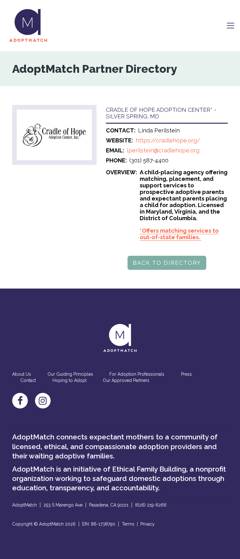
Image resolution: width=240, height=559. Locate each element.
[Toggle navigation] (230, 25)
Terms (128, 524)
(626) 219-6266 (151, 504)
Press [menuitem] (186, 374)
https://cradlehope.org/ (168, 140)
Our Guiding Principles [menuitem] (70, 374)
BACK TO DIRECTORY (167, 263)
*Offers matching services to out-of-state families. (179, 233)
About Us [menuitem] (21, 374)
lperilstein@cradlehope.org (163, 150)
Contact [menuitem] (28, 380)
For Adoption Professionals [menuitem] (136, 374)
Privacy (147, 524)
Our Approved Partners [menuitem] (126, 380)
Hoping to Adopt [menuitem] (69, 380)
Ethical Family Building (149, 469)
